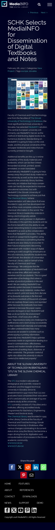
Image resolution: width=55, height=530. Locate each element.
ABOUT (8, 490)
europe (24, 71)
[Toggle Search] (39, 4)
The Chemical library (17, 198)
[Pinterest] (27, 510)
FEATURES (24, 484)
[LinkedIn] (34, 510)
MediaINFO (34, 127)
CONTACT (10, 496)
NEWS (8, 503)
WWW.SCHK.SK (15, 443)
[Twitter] (13, 510)
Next (43, 12)
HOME (8, 484)
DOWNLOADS (30, 496)
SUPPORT (24, 503)
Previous (34, 12)
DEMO (40, 503)
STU (14, 381)
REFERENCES (27, 490)
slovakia (33, 71)
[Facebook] (7, 510)
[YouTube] (20, 510)
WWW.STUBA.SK (16, 446)
